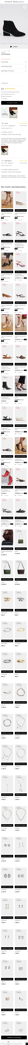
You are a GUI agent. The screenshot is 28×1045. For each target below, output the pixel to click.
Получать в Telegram (15, 531)
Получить (14, 542)
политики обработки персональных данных (15, 549)
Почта (4, 535)
